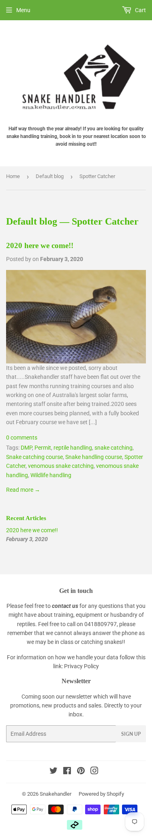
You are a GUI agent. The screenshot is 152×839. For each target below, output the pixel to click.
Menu (23, 10)
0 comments (21, 437)
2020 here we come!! (39, 245)
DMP (26, 447)
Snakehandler (55, 794)
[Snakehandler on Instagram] (94, 772)
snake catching (113, 447)
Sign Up (131, 734)
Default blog (50, 176)
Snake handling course (93, 457)
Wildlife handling (50, 475)
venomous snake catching (61, 466)
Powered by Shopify (101, 794)
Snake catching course (34, 457)
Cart (140, 10)
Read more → (23, 489)
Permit (42, 447)
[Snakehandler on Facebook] (67, 772)
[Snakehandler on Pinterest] (81, 772)
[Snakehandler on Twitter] (53, 772)
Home (13, 176)
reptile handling (73, 447)
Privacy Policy (81, 666)
